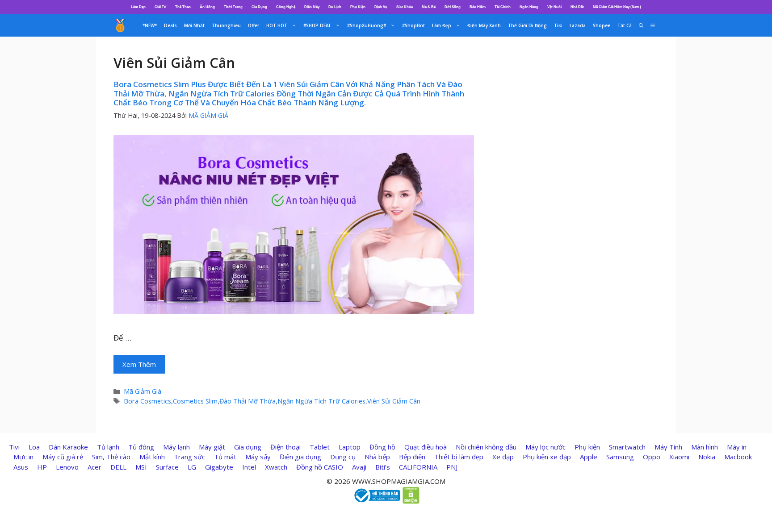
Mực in (23, 456)
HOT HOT (276, 25)
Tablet (320, 446)
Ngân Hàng (529, 7)
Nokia (706, 456)
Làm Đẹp (138, 7)
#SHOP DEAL (317, 25)
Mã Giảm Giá (142, 391)
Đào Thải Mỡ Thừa (247, 401)
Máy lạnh (176, 446)
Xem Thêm (139, 364)
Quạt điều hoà (425, 446)
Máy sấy (258, 456)
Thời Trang (233, 7)
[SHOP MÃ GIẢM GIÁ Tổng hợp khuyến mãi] (120, 25)
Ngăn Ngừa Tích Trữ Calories (321, 401)
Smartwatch (627, 446)
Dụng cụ (343, 456)
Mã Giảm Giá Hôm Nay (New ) (617, 7)
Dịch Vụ (380, 7)
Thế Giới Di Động (527, 25)
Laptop (350, 446)
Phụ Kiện (357, 7)
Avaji (359, 466)
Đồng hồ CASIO (319, 466)
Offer (253, 25)
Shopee (601, 25)
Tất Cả (624, 25)
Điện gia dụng (300, 456)
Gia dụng (247, 446)
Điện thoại (285, 446)
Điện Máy (311, 7)
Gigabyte (219, 466)
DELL (118, 466)
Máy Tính (668, 446)
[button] (653, 25)
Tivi (14, 446)
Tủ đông (141, 446)
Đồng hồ (382, 446)
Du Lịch (334, 7)
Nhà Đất (577, 7)
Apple (588, 456)
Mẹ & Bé (429, 7)
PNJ (451, 466)
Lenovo (67, 466)
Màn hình (704, 446)
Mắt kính (152, 456)
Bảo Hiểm (478, 7)
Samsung (620, 456)
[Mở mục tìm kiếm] (641, 25)
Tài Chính (503, 7)
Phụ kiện (587, 446)
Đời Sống (453, 7)
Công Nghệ (285, 7)
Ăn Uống (207, 7)
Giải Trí (160, 7)
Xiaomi (679, 456)
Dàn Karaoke (68, 446)
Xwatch (276, 466)
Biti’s (382, 466)
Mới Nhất (194, 25)
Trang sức (189, 456)
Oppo (651, 456)
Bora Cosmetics (147, 401)
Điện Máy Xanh (484, 25)
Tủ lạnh (108, 446)
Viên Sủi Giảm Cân (393, 401)
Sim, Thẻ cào (111, 456)
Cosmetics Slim (195, 401)
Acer (94, 466)
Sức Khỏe (404, 7)
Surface (167, 466)
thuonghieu (226, 25)
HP (42, 466)
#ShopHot (413, 25)
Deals (170, 25)
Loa (34, 446)
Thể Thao (183, 7)
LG (192, 466)
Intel (249, 466)
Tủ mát (225, 456)
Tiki (558, 25)
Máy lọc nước (545, 446)
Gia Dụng (259, 7)
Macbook (738, 456)
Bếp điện (412, 456)
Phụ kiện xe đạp (547, 456)
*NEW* (150, 25)
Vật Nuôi (554, 7)
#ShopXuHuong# (366, 25)
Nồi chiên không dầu (486, 446)
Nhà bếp (377, 456)
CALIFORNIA (418, 466)
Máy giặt (212, 446)
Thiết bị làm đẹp (458, 456)
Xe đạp (503, 456)
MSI (141, 466)
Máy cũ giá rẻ (62, 456)
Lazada (578, 25)
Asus (20, 466)
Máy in (737, 446)
